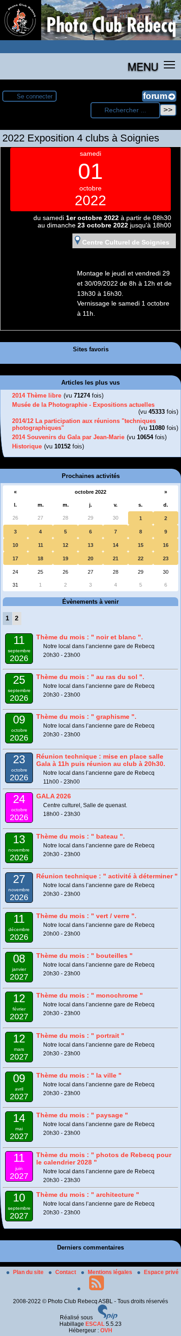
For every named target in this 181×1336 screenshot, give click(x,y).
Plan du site (29, 1272)
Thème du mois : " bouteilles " (84, 955)
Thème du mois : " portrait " (80, 1035)
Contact (66, 1272)
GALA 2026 (53, 796)
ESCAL (94, 1324)
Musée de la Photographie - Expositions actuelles (83, 404)
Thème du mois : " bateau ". (80, 836)
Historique (27, 446)
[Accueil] (90, 38)
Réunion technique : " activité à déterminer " (107, 876)
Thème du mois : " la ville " (79, 1075)
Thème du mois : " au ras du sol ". (90, 676)
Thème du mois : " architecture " (87, 1194)
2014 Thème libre (36, 395)
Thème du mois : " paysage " (82, 1115)
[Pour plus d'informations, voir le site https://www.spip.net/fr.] (107, 1317)
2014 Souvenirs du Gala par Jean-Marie (68, 437)
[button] (169, 64)
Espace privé (161, 1272)
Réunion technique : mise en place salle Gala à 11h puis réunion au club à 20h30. (100, 760)
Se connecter (34, 96)
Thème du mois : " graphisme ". (86, 716)
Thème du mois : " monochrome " (89, 995)
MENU (143, 66)
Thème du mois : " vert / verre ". (86, 915)
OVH (106, 1330)
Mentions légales (111, 1272)
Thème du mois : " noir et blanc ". (89, 637)
